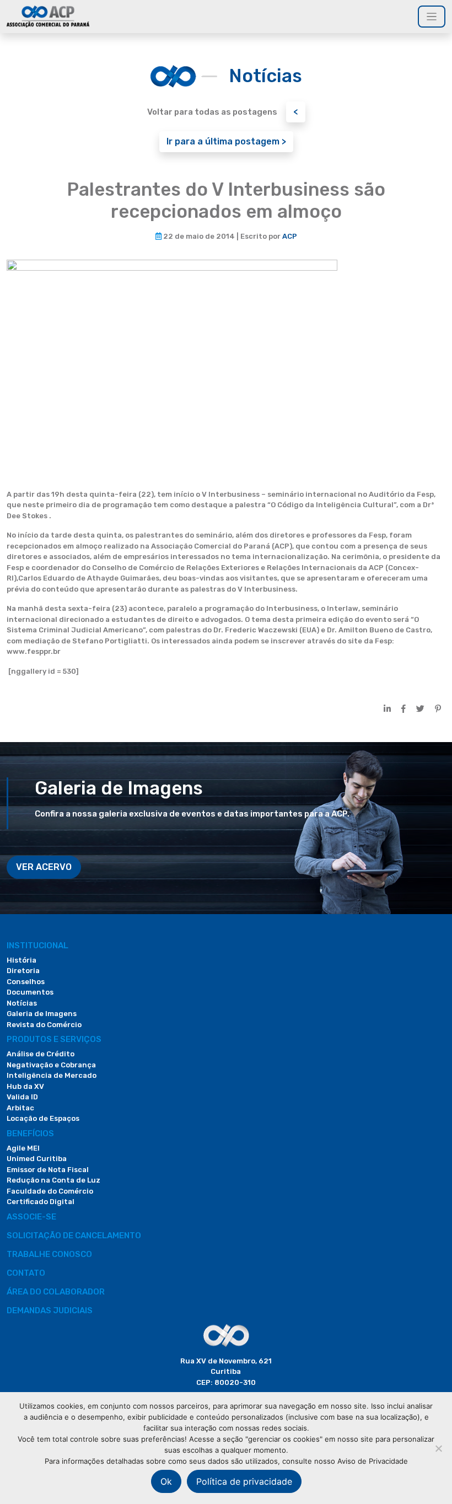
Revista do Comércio (44, 1024)
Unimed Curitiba (37, 1158)
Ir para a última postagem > (226, 141)
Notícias (22, 1003)
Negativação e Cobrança (51, 1065)
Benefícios (30, 1133)
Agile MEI (23, 1148)
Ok (166, 1481)
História (21, 960)
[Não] (438, 1448)
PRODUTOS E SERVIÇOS (54, 1039)
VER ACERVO (44, 867)
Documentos (30, 992)
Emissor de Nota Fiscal (48, 1169)
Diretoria (23, 970)
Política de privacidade (244, 1481)
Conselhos (26, 981)
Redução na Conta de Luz (53, 1180)
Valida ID (22, 1097)
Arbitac (20, 1108)
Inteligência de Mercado (51, 1075)
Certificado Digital (40, 1201)
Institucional (37, 945)
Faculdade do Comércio (50, 1191)
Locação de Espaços (43, 1118)
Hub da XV (25, 1086)
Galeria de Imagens (42, 1013)
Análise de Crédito (40, 1054)
